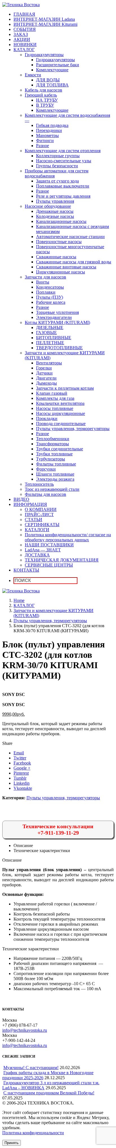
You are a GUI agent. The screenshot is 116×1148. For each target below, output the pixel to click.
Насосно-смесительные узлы (63, 160)
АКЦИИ (22, 39)
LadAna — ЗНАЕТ (43, 549)
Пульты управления (55, 201)
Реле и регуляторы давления (63, 196)
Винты (42, 282)
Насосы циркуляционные (60, 413)
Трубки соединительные (59, 448)
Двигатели (46, 378)
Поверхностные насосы (59, 241)
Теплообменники (52, 438)
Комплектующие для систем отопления (63, 150)
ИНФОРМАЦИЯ (30, 504)
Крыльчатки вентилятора (60, 403)
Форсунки (46, 469)
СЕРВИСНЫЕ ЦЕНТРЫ (49, 565)
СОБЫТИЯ (25, 29)
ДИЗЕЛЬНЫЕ (49, 327)
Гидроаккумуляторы (44, 54)
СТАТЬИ (33, 519)
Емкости (33, 74)
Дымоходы (46, 383)
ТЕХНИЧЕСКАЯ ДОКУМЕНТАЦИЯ (62, 560)
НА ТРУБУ (47, 100)
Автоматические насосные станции (70, 236)
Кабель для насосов (43, 90)
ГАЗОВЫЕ (46, 332)
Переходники (49, 130)
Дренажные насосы (54, 211)
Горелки (44, 368)
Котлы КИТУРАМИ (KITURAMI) (57, 322)
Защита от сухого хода (57, 181)
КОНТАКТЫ (26, 570)
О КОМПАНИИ (41, 509)
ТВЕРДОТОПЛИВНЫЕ (59, 347)
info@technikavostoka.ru (24, 1030)
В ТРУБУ (45, 105)
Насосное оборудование (48, 206)
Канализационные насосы (61, 221)
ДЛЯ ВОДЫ (48, 79)
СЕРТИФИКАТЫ (42, 524)
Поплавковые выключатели (62, 186)
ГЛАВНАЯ (24, 14)
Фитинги (45, 140)
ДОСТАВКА (37, 555)
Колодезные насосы (55, 216)
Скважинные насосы (56, 256)
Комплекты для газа (55, 398)
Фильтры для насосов (45, 494)
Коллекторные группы (58, 155)
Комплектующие (52, 69)
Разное (42, 145)
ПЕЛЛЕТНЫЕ (50, 342)
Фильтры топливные (56, 464)
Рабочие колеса (50, 302)
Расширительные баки (57, 64)
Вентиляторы (49, 362)
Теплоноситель (39, 484)
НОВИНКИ (25, 44)
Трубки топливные (54, 453)
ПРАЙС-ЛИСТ (39, 514)
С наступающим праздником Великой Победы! (48, 1092)
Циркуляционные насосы (60, 272)
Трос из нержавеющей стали (52, 489)
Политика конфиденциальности (33, 1132)
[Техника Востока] (21, 4)
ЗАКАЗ (21, 34)
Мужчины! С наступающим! (31, 1067)
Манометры (47, 135)
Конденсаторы (50, 287)
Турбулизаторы (50, 459)
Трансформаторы (52, 443)
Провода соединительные (61, 423)
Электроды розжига (55, 479)
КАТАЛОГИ (37, 529)
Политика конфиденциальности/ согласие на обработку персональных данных (68, 537)
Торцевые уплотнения (57, 312)
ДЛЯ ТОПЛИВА (52, 85)
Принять (12, 1143)
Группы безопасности (57, 165)
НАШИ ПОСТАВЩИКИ (49, 544)
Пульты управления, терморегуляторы (73, 428)
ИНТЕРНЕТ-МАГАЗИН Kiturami (45, 24)
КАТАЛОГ (24, 49)
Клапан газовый (51, 393)
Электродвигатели (54, 317)
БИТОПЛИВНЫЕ (53, 337)
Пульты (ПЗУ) (49, 297)
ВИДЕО (21, 499)
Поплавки (45, 292)
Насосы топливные (54, 408)
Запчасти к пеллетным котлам (65, 388)
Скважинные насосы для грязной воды (73, 261)
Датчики (44, 373)
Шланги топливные (55, 474)
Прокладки (46, 418)
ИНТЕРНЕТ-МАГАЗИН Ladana (44, 19)
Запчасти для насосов (45, 277)
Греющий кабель (41, 95)
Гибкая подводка (52, 125)
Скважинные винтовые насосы (66, 266)
